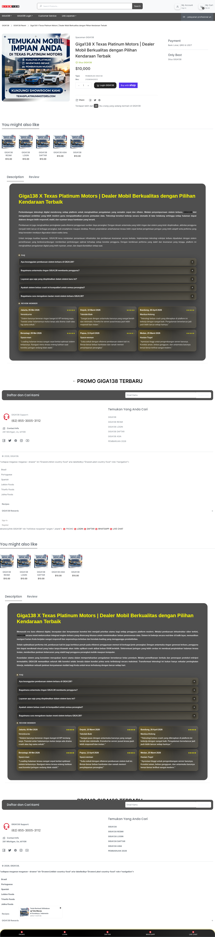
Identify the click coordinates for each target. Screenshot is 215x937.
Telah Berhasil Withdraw (40, 908)
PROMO (22, 934)
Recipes (5, 504)
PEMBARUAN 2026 (117, 441)
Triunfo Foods (7, 489)
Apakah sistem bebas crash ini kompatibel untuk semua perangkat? (53, 287)
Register (5, 525)
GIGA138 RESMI (115, 422)
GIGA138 (5, 25)
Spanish (5, 479)
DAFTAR (107, 934)
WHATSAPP (150, 934)
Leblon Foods (7, 484)
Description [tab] (15, 177)
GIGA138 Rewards (10, 510)
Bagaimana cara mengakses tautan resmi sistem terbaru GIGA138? (52, 296)
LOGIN (64, 934)
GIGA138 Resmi (19, 25)
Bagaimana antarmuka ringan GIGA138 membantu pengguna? (50, 270)
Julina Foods (7, 494)
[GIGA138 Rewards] (212, 510)
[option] (8, 150)
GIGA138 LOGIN (115, 427)
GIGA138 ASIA (60, 152)
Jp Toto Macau (36, 911)
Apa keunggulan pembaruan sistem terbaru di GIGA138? (47, 262)
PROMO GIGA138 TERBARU (109, 381)
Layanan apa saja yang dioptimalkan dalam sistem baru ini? (49, 279)
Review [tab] (34, 177)
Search (137, 6)
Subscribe (203, 395)
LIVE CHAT (193, 934)
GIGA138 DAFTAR (116, 431)
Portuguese (6, 474)
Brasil (3, 469)
